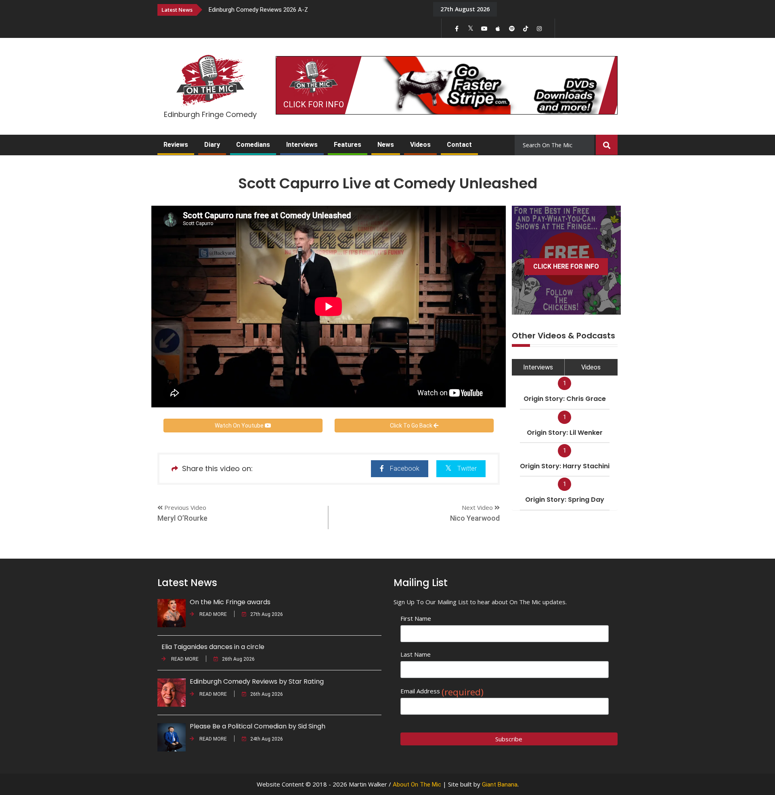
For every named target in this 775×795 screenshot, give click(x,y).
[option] (315, 9)
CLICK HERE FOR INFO (566, 266)
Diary (212, 144)
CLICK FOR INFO (313, 104)
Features (347, 144)
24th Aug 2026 (266, 739)
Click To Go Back (412, 425)
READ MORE (212, 614)
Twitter (467, 468)
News (385, 144)
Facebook (404, 468)
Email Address (442, 691)
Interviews (302, 144)
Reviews (175, 144)
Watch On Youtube (240, 425)
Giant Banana (499, 784)
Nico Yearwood (475, 518)
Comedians (253, 144)
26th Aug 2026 (238, 659)
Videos (420, 144)
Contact (459, 144)
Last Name (415, 654)
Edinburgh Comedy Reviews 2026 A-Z (258, 9)
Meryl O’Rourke (182, 518)
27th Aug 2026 (266, 614)
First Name (415, 618)
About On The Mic (417, 784)
